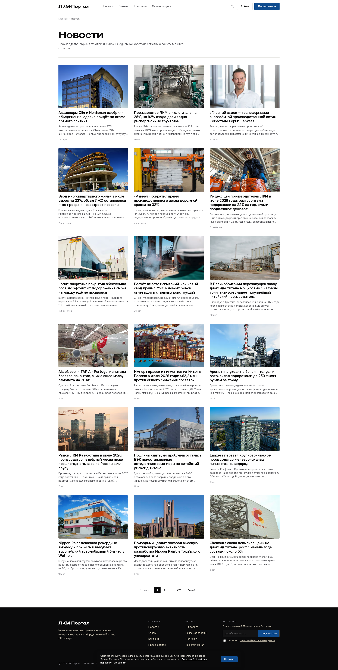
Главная (63, 18)
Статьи (123, 6)
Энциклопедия (161, 6)
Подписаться (267, 6)
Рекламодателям (196, 633)
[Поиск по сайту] (232, 6)
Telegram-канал (195, 644)
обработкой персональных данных (257, 640)
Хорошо (229, 659)
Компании (140, 6)
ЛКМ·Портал (73, 6)
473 (179, 590)
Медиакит (192, 638)
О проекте (192, 627)
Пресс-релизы (157, 644)
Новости (107, 6)
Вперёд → (193, 590)
